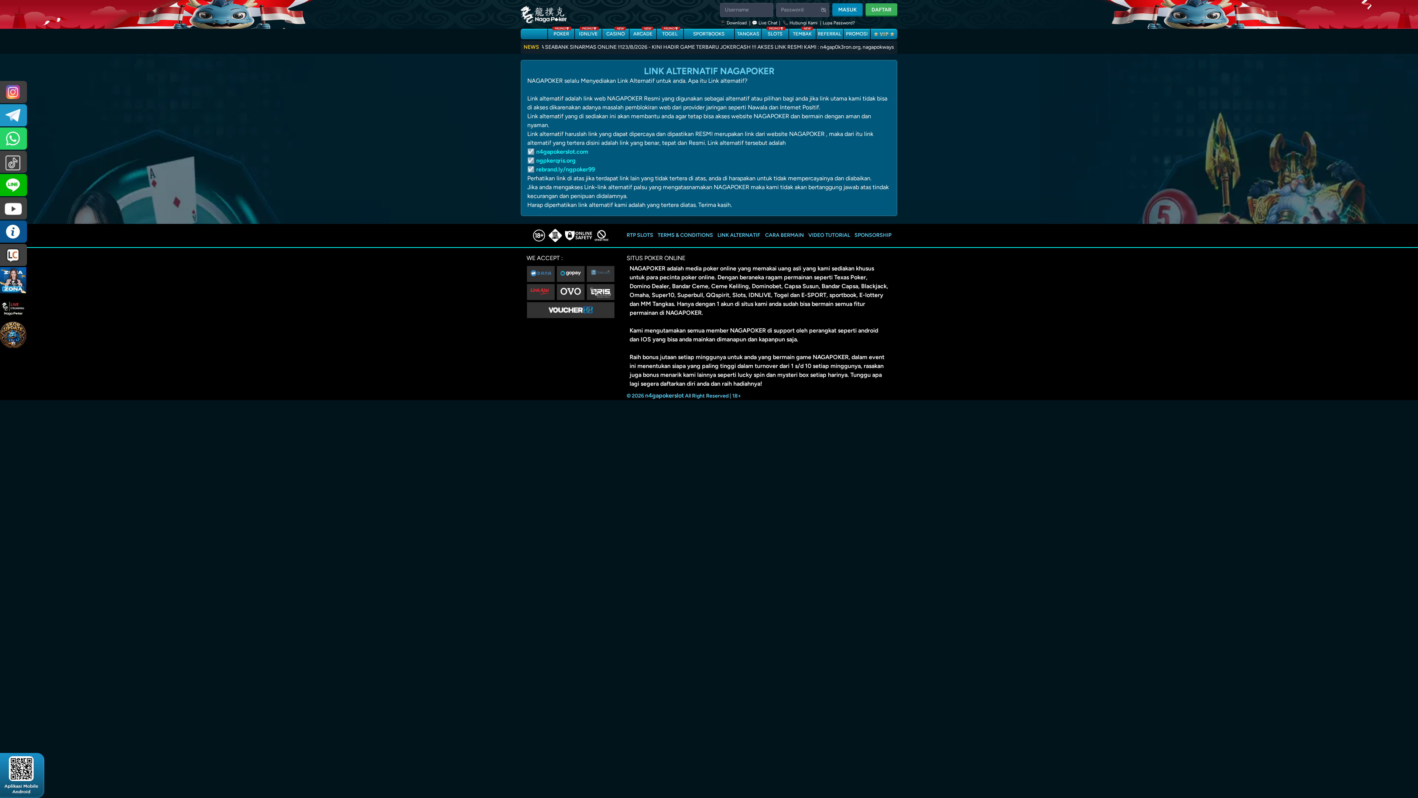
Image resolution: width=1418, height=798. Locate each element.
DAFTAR (881, 10)
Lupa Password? (839, 22)
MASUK (847, 10)
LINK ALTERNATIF (738, 235)
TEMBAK (802, 33)
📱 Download (734, 22)
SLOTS (775, 33)
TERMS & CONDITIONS (685, 235)
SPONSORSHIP (872, 235)
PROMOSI (857, 34)
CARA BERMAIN (784, 235)
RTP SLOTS (640, 235)
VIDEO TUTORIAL (829, 235)
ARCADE (643, 33)
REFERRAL (829, 34)
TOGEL (670, 33)
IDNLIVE (588, 33)
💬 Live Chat (765, 22)
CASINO (615, 33)
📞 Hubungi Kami (800, 22)
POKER (561, 33)
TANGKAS (748, 34)
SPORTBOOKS (709, 34)
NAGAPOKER (647, 268)
